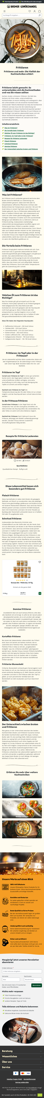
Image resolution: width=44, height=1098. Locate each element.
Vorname (5, 976)
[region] (22, 578)
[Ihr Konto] (34, 11)
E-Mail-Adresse (8, 968)
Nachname (28, 976)
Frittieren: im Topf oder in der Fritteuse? (19, 136)
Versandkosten (32, 1088)
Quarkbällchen (22, 466)
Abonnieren (37, 985)
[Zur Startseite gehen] (22, 6)
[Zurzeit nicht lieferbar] (39, 593)
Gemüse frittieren (11, 146)
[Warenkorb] (39, 11)
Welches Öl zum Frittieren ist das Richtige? (20, 133)
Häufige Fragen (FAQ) (14, 1079)
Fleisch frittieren (10, 141)
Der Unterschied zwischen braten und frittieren (21, 149)
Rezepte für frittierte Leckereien (16, 138)
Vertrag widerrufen (22, 1082)
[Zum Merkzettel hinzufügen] (40, 562)
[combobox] (19, 15)
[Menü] (4, 11)
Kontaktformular (30, 1079)
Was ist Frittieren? (11, 128)
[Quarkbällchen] (22, 449)
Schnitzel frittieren (11, 144)
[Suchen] (39, 15)
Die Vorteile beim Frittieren (14, 130)
